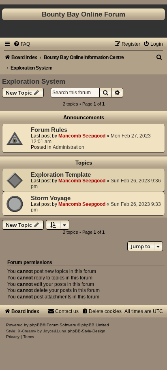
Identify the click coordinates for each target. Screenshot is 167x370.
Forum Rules (49, 130)
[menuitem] (21, 44)
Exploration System (33, 81)
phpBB (36, 325)
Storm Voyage (51, 198)
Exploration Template (61, 174)
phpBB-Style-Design (86, 331)
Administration (68, 147)
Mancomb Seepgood (81, 136)
